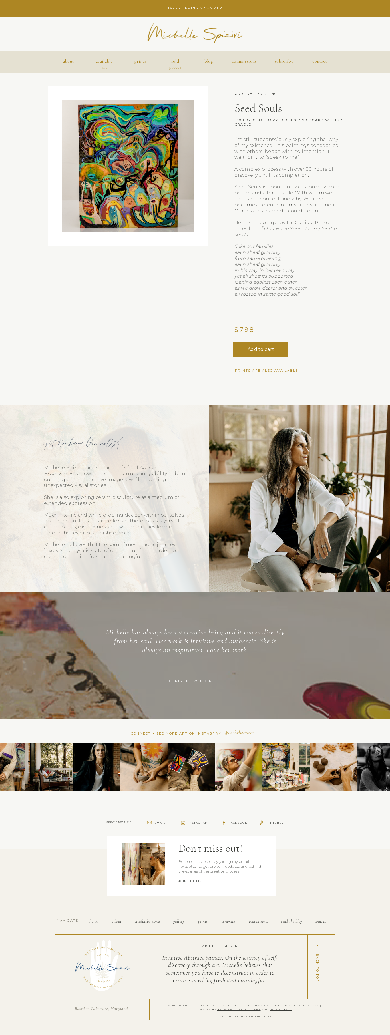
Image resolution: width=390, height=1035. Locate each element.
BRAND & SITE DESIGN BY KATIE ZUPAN (286, 1005)
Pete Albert (281, 1009)
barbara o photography (239, 1009)
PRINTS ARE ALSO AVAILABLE (266, 371)
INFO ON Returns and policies (245, 1016)
